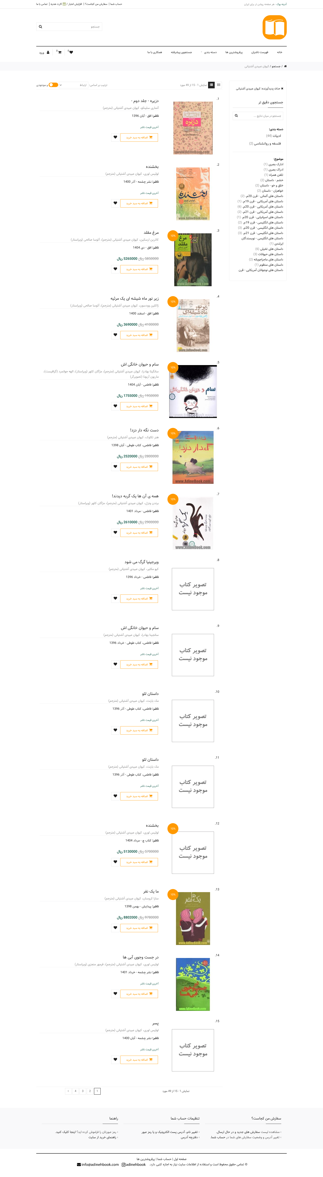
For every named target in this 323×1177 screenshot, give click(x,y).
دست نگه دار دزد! (144, 430)
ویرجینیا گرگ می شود (142, 562)
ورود (42, 52)
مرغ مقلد (151, 232)
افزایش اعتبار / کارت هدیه (66, 4)
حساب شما (116, 4)
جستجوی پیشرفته (181, 52)
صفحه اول (180, 1159)
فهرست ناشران (259, 52)
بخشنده (152, 166)
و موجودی (42, 85)
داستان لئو (150, 693)
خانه (279, 52)
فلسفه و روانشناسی (265, 143)
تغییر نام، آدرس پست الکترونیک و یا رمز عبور (170, 1132)
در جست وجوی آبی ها (141, 957)
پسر (155, 1023)
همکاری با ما (154, 52)
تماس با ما (41, 4)
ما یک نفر (151, 891)
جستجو (276, 66)
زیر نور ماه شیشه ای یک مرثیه (135, 298)
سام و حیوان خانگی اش (140, 364)
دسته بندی (210, 52)
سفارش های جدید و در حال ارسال (238, 1132)
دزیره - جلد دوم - (145, 100)
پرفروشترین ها (234, 52)
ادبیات (273, 136)
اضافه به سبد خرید (137, 137)
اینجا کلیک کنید (66, 1132)
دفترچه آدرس (189, 1137)
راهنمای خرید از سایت (102, 1137)
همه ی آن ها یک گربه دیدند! (135, 496)
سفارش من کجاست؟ (96, 4)
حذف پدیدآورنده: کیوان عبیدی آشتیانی (258, 88)
